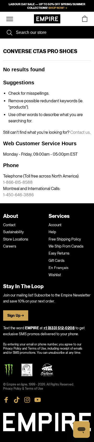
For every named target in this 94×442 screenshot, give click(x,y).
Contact (9, 225)
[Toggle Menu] (9, 19)
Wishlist (55, 275)
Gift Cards (56, 260)
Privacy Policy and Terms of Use (24, 348)
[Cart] (84, 19)
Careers (9, 246)
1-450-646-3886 (18, 194)
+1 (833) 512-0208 (59, 328)
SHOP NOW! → (57, 8)
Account (55, 225)
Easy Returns (59, 253)
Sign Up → (15, 315)
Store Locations (15, 239)
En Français (58, 268)
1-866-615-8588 (18, 182)
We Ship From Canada (66, 246)
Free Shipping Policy (65, 239)
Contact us (80, 132)
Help (52, 232)
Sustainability (13, 232)
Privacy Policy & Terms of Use (23, 388)
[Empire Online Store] (47, 18)
